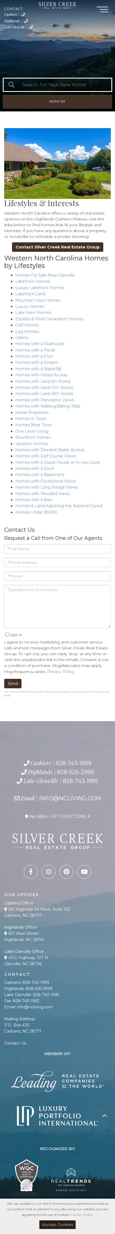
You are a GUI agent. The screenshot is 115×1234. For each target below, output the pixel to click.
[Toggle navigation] (102, 10)
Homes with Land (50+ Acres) (44, 393)
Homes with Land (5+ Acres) (42, 381)
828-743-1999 (73, 763)
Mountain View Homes (37, 300)
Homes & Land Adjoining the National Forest (59, 505)
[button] (11, 85)
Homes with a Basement (39, 474)
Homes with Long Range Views (46, 487)
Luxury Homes (29, 306)
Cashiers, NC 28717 (22, 915)
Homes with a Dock (34, 468)
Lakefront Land (30, 293)
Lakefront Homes (32, 281)
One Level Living (31, 431)
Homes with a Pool (34, 356)
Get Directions (69, 816)
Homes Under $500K (36, 512)
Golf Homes (27, 325)
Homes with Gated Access (41, 374)
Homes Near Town (33, 424)
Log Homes (27, 331)
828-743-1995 (32, 28)
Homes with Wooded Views (42, 493)
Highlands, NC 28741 (24, 939)
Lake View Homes (33, 312)
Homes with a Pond (34, 350)
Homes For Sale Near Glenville (45, 275)
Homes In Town (30, 418)
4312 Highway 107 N (27, 957)
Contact (13, 9)
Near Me (57, 101)
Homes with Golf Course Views (45, 456)
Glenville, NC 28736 (23, 963)
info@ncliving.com (70, 798)
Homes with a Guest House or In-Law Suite (57, 462)
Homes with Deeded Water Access (49, 449)
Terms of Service (99, 691)
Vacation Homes (31, 443)
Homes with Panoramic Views (44, 400)
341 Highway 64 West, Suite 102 (38, 909)
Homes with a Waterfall (38, 368)
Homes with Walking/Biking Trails (47, 406)
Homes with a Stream (36, 362)
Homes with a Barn (34, 499)
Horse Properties (32, 412)
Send (13, 683)
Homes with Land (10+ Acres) (44, 387)
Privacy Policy (60, 671)
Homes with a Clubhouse (39, 343)
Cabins (21, 337)
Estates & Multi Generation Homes (49, 318)
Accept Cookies (57, 1224)
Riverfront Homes (33, 437)
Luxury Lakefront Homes (39, 287)
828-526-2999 (27, 22)
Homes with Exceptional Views (45, 481)
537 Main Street (23, 933)
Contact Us (15, 1043)
